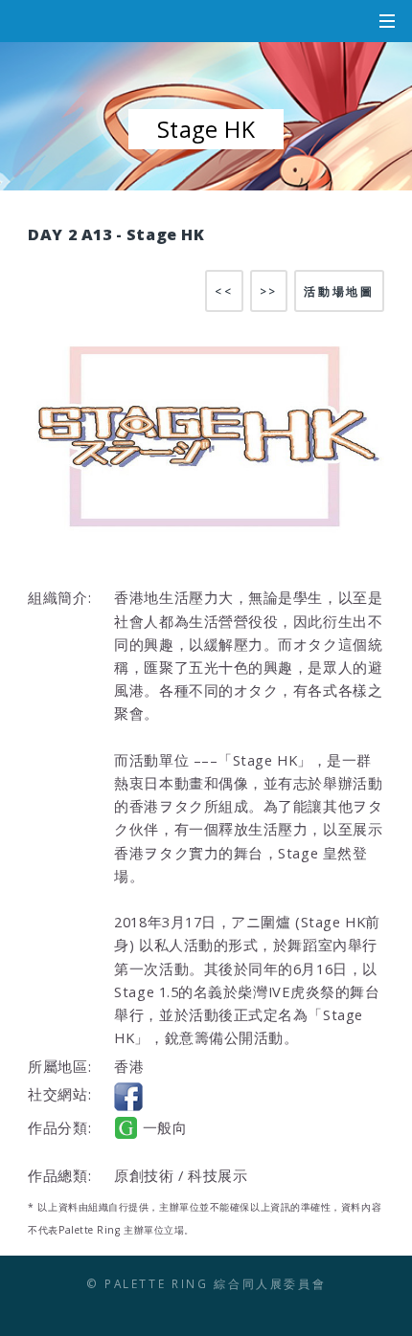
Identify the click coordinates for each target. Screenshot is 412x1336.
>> (269, 291)
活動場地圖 (339, 291)
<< (224, 291)
